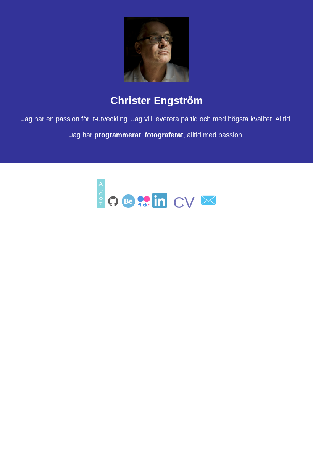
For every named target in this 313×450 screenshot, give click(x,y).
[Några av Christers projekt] (129, 205)
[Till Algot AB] (101, 205)
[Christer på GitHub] (114, 205)
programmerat (117, 135)
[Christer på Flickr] (144, 205)
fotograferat (164, 135)
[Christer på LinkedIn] (160, 205)
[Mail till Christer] (208, 205)
